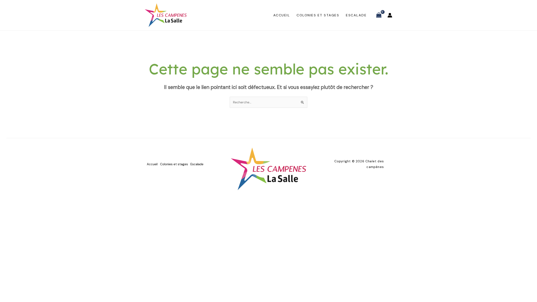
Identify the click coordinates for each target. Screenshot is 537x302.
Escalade (356, 15)
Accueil (281, 15)
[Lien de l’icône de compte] (389, 15)
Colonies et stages (318, 15)
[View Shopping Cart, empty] (378, 15)
